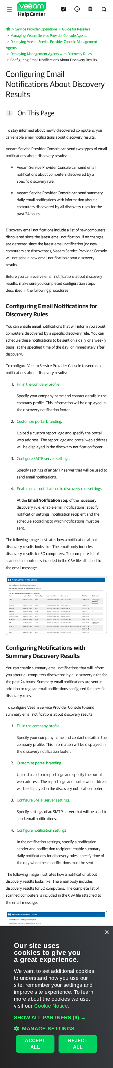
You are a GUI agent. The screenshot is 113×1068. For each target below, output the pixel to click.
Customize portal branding (39, 421)
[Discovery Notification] (56, 605)
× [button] (106, 932)
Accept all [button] (35, 1043)
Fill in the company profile (38, 384)
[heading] (56, 310)
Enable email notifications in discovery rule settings (59, 488)
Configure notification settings (41, 830)
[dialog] (56, 997)
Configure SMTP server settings (43, 458)
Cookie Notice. (51, 1006)
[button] (56, 1017)
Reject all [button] (78, 1043)
